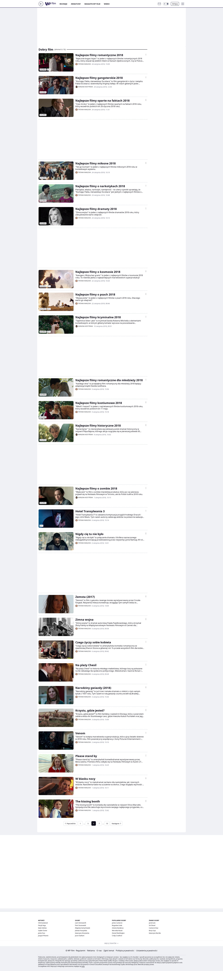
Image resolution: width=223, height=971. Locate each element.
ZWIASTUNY (76, 4)
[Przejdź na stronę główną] (41, 5)
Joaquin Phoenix (43, 936)
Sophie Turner (42, 931)
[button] (166, 3)
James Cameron (117, 923)
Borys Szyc (152, 931)
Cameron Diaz (153, 928)
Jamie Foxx (41, 933)
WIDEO (107, 4)
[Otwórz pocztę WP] (159, 4)
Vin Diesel (152, 925)
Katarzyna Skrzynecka (82, 933)
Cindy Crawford (117, 936)
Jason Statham (79, 936)
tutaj (83, 966)
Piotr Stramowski (80, 925)
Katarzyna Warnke (155, 933)
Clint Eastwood (43, 923)
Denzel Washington (118, 933)
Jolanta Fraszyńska (81, 931)
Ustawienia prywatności (146, 950)
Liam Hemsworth (80, 923)
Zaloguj (175, 4)
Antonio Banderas (118, 928)
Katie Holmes (42, 928)
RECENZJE (63, 4)
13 (107, 823)
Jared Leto (152, 923)
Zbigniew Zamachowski (82, 928)
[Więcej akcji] (145, 54)
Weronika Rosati (117, 931)
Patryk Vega (42, 925)
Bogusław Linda (117, 925)
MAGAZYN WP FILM (92, 4)
